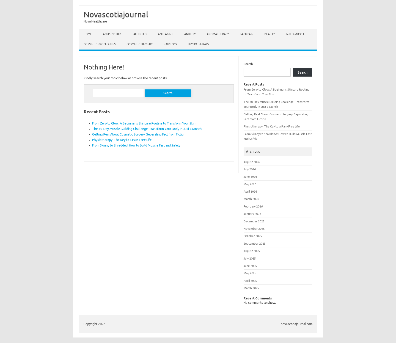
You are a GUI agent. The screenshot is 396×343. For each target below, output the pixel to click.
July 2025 (250, 258)
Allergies (140, 34)
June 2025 (250, 265)
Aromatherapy (218, 34)
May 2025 (250, 273)
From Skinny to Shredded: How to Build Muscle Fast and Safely (136, 145)
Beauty (269, 34)
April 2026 (250, 191)
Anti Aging (165, 34)
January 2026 (252, 213)
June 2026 (250, 176)
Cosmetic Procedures (100, 44)
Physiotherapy (198, 44)
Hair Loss (170, 44)
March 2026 (251, 198)
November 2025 (254, 228)
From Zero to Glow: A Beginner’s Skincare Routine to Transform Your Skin (143, 123)
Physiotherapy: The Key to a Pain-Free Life (122, 140)
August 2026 (252, 161)
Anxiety (190, 34)
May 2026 (250, 184)
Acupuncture (112, 34)
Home (88, 34)
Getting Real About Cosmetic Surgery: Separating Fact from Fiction (138, 134)
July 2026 (250, 169)
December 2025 (254, 221)
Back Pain (246, 34)
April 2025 (250, 280)
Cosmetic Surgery (139, 44)
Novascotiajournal (116, 14)
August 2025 (252, 250)
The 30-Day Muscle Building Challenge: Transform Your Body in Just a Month (147, 129)
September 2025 (255, 243)
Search (248, 63)
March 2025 (251, 288)
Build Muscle (295, 34)
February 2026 (253, 206)
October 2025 (253, 236)
